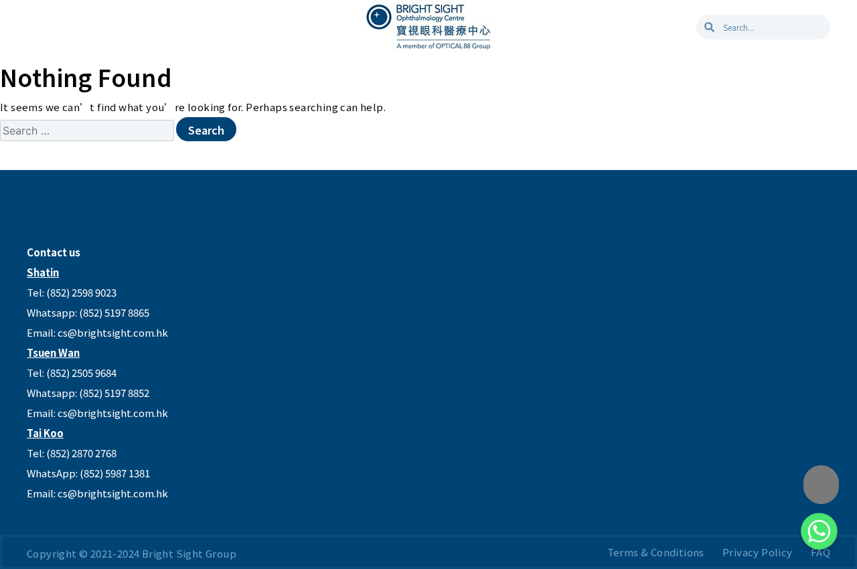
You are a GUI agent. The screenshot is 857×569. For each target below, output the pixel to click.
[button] (821, 484)
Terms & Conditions (655, 552)
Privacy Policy (757, 552)
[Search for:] (88, 130)
